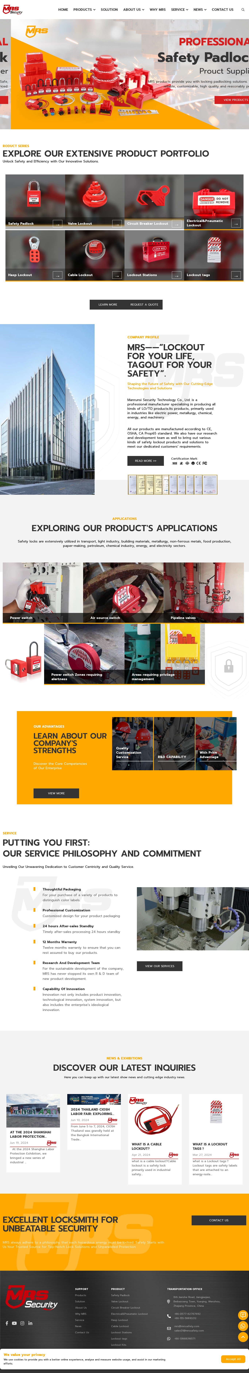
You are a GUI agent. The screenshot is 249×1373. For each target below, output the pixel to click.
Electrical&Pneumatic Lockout (129, 1314)
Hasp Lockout (119, 1320)
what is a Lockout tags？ (210, 1146)
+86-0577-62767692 (187, 1314)
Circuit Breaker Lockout (125, 1308)
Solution (109, 9)
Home (63, 9)
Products (82, 9)
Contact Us (223, 9)
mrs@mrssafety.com (186, 1326)
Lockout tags (119, 1339)
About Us (132, 9)
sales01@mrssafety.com (189, 1331)
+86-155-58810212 (185, 1318)
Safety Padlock (120, 1295)
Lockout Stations (121, 1332)
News (198, 9)
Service (178, 9)
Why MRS (158, 9)
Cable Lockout (120, 1326)
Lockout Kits (118, 1345)
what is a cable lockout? (147, 1146)
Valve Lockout (119, 1301)
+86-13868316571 (184, 1339)
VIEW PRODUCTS (225, 100)
